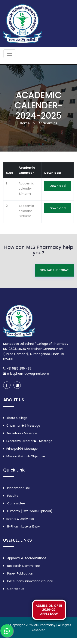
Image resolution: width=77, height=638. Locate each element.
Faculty (12, 496)
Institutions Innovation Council (29, 581)
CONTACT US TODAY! (55, 270)
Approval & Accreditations (26, 558)
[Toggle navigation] (9, 53)
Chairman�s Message (23, 425)
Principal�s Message (22, 448)
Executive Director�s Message (29, 441)
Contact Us (15, 589)
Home (25, 123)
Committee (15, 503)
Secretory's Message (21, 433)
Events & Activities (20, 519)
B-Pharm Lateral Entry (23, 526)
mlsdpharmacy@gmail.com (27, 373)
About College (17, 418)
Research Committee (23, 566)
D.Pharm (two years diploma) (29, 511)
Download (58, 186)
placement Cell (18, 488)
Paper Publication (19, 573)
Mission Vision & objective (25, 456)
